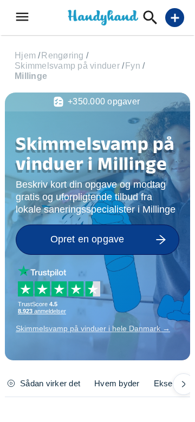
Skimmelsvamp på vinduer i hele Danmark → (93, 328)
